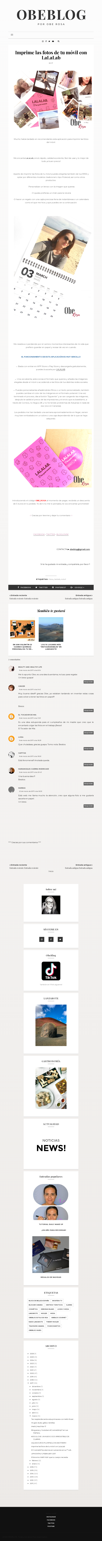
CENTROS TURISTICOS (54, 1305)
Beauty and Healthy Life (30, 667)
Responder (88, 682)
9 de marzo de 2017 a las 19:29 (30, 740)
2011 (31, 1483)
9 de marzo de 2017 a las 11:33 (30, 718)
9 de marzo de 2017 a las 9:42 (30, 689)
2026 (32, 1354)
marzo (35, 1416)
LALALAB (60, 369)
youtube (51, 1526)
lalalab (57, 579)
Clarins (69, 1305)
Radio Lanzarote (36, 1322)
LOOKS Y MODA (63, 1309)
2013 (32, 1477)
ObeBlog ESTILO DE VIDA (38, 1317)
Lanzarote (33, 1313)
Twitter (43, 587)
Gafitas (22, 753)
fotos (51, 579)
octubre (35, 1393)
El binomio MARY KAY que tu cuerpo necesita (49, 1457)
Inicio (51, 871)
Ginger (21, 686)
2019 (32, 1377)
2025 (32, 1357)
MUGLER (44, 1313)
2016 (32, 1467)
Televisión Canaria (36, 1326)
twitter (51, 1523)
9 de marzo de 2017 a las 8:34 (30, 670)
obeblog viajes (35, 1330)
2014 (32, 1474)
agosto (35, 1399)
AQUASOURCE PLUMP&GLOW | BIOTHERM (48, 1443)
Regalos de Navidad (51, 1277)
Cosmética (33, 1309)
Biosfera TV (57, 1301)
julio (34, 1403)
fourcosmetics (53, 1326)
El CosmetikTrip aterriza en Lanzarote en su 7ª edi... (51, 1450)
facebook (51, 1520)
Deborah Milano (47, 1309)
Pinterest (60, 587)
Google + (79, 587)
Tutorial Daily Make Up (51, 1224)
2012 (32, 1480)
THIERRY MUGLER (52, 1322)
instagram (51, 1517)
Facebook (26, 587)
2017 (32, 1383)
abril (34, 1413)
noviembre (36, 1390)
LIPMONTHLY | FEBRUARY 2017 (43, 1454)
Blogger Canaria (36, 1305)
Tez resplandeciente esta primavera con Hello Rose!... (52, 1419)
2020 (32, 1373)
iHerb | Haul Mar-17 (38, 1426)
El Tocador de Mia (27, 715)
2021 (32, 1370)
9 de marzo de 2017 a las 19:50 (30, 756)
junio (34, 1406)
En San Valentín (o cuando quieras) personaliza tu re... (22, 647)
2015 (32, 1470)
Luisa (20, 737)
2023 (32, 1363)
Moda (52, 1313)
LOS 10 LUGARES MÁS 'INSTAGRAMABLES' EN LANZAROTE (51, 647)
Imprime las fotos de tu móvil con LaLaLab (48, 1446)
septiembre (37, 1396)
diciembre (36, 1386)
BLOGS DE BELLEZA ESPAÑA (39, 1301)
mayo (34, 1409)
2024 (32, 1360)
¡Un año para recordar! (54, 1230)
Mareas (22, 788)
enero (34, 1464)
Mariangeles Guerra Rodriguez (33, 769)
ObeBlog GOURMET (58, 1317)
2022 (32, 1367)
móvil (63, 579)
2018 (32, 1380)
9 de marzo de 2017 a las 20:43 (30, 772)
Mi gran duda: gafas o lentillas (43, 1423)
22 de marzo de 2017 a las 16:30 (30, 791)
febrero (35, 1460)
